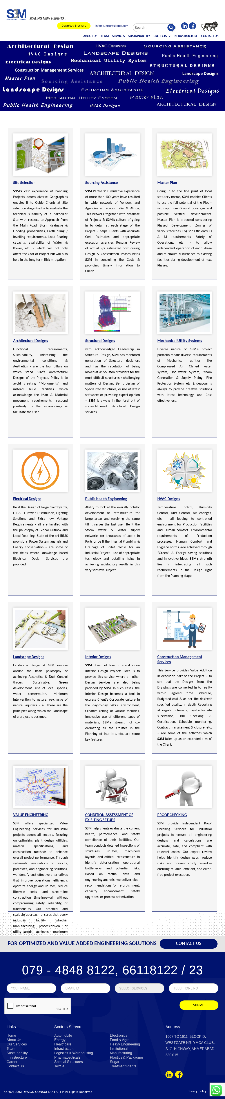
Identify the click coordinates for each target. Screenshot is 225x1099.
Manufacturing (121, 1053)
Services (118, 36)
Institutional (119, 1048)
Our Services (17, 1044)
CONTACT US (188, 943)
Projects (160, 36)
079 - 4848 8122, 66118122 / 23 (112, 970)
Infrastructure (186, 36)
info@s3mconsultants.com (111, 26)
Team (105, 36)
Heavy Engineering (125, 1044)
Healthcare (62, 1044)
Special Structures (68, 1062)
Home (11, 1035)
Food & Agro (119, 1040)
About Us (90, 36)
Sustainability (139, 36)
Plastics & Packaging (126, 1057)
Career (12, 1062)
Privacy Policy (197, 1091)
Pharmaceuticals (67, 1057)
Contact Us (209, 36)
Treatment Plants (123, 1066)
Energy (59, 1040)
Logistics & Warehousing (73, 1053)
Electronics (118, 1035)
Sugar (114, 1062)
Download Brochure (74, 25)
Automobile (63, 1035)
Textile (59, 1066)
